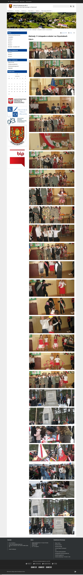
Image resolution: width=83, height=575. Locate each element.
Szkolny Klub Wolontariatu (14, 35)
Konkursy (24, 11)
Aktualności (10, 11)
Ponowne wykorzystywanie (60, 551)
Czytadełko (10, 37)
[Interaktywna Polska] (75, 571)
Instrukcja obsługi (58, 546)
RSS (8, 1)
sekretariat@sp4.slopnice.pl (17, 544)
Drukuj (71, 32)
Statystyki (10, 68)
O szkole (17, 11)
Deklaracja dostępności (14, 1)
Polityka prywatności (12, 64)
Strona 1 (10, 41)
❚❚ (9, 25)
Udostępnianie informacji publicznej (62, 553)
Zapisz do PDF (64, 32)
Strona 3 (10, 45)
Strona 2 (10, 43)
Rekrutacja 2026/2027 (46, 11)
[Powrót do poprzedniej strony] (74, 33)
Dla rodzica (30, 11)
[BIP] (17, 168)
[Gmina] (17, 145)
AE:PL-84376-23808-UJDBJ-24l (18, 546)
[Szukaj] (71, 6)
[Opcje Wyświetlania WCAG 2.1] (73, 6)
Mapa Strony (11, 62)
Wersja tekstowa (28, 1)
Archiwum (10, 39)
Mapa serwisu (22, 1)
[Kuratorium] (17, 116)
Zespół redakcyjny (12, 549)
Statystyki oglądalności (59, 555)
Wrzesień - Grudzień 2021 (14, 46)
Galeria (37, 11)
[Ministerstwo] (17, 105)
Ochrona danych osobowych (60, 548)
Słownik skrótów (58, 544)
